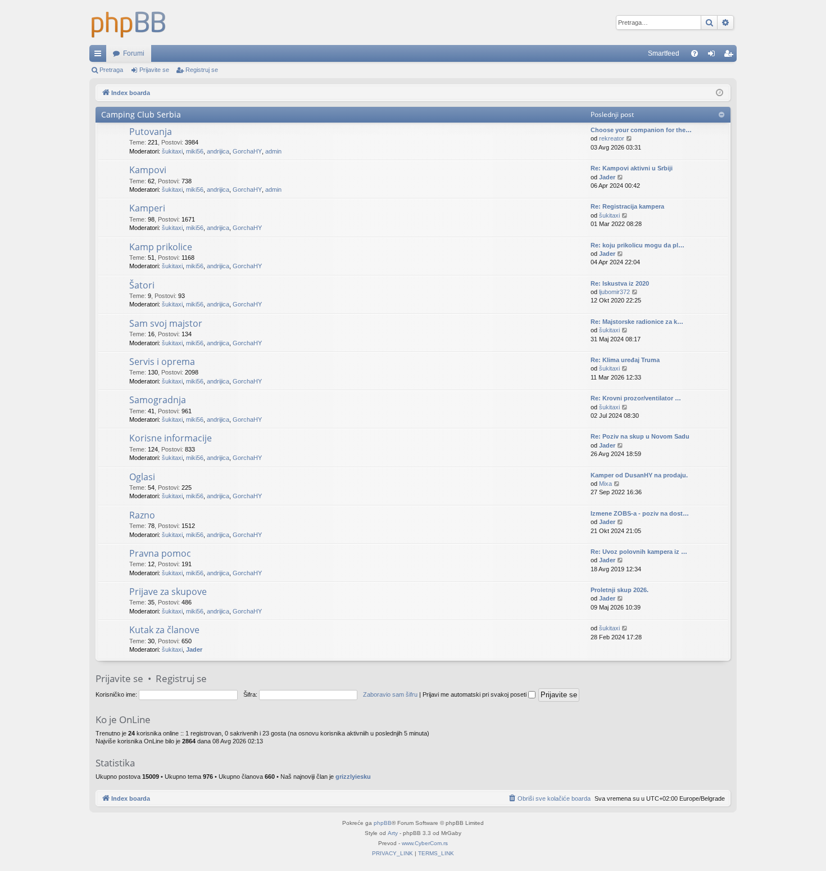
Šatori (142, 285)
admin (273, 151)
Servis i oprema (162, 361)
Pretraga (111, 69)
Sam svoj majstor (165, 323)
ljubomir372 (614, 291)
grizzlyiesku (353, 776)
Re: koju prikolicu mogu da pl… (637, 245)
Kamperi (147, 208)
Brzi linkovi (100, 55)
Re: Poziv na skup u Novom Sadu (640, 436)
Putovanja (150, 131)
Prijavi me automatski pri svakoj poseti (475, 694)
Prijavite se (154, 69)
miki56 (194, 151)
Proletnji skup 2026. (619, 589)
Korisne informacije (170, 438)
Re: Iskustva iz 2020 (620, 283)
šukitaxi (172, 151)
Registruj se (201, 69)
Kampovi (147, 170)
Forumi (133, 53)
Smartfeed (663, 53)
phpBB (383, 823)
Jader (607, 177)
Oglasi (142, 477)
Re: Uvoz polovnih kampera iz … (639, 551)
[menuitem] (694, 53)
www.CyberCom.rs (425, 843)
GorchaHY (247, 151)
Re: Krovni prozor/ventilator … (636, 398)
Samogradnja (157, 400)
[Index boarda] (128, 22)
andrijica (218, 151)
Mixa (605, 483)
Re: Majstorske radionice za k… (637, 321)
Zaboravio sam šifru (390, 694)
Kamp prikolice (160, 247)
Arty (393, 833)
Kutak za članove (164, 630)
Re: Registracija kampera (627, 206)
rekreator (611, 138)
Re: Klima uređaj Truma (625, 359)
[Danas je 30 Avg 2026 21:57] (719, 93)
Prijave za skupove (168, 591)
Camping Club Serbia (141, 114)
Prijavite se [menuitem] (714, 55)
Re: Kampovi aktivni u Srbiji (632, 168)
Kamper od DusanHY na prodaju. (639, 475)
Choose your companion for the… (641, 130)
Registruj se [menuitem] (730, 55)
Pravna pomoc (160, 553)
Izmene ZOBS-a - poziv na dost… (640, 513)
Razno (142, 515)
